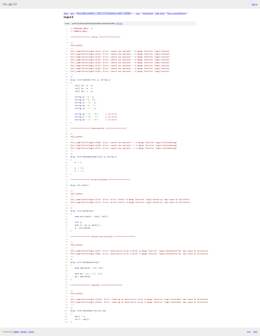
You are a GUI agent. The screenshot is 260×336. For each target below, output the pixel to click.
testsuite (147, 13)
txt (248, 331)
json (255, 331)
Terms (31, 331)
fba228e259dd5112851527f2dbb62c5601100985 (104, 13)
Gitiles (16, 331)
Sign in (254, 4)
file (119, 23)
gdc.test (160, 13)
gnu (66, 13)
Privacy (24, 331)
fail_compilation (176, 13)
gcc (72, 13)
